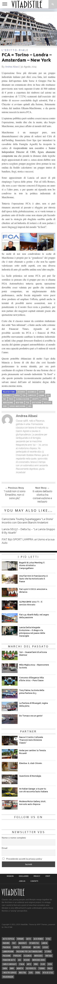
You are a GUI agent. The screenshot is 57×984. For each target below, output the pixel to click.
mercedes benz (38, 960)
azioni (41, 391)
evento (16, 947)
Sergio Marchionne (17, 406)
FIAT (4, 399)
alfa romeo (38, 938)
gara (5, 968)
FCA (48, 395)
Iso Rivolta (31, 968)
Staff (47, 876)
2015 (31, 972)
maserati (22, 943)
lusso (45, 947)
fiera (38, 972)
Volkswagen (8, 976)
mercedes (38, 955)
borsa (17, 395)
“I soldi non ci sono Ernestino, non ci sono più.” (14, 495)
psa (27, 402)
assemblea (32, 391)
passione (6, 955)
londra (44, 399)
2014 (50, 964)
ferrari (20, 938)
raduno (6, 943)
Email (4, 848)
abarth (20, 968)
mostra (22, 972)
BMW (12, 968)
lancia (44, 943)
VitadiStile (34, 943)
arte (29, 964)
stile (48, 938)
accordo (21, 391)
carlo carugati (9, 964)
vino (36, 964)
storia (48, 951)
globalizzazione (23, 399)
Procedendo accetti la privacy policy (24, 859)
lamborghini (8, 951)
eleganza (27, 955)
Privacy (37, 876)
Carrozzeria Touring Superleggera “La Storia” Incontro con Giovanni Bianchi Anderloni (27, 521)
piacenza (6, 947)
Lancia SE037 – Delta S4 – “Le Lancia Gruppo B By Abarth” (28, 531)
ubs (30, 406)
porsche (17, 955)
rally (50, 968)
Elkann (41, 395)
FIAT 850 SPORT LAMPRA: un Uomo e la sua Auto (28, 541)
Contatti (34, 881)
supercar (26, 947)
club (43, 964)
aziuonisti (7, 395)
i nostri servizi (9, 972)
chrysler (32, 395)
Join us (22, 881)
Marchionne (8, 402)
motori (37, 947)
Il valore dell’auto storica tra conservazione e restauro (42, 496)
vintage (48, 955)
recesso (47, 402)
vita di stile (48, 972)
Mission (10, 876)
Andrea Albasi (12, 66)
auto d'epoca (8, 938)
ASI (19, 960)
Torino (42, 968)
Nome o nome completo (14, 837)
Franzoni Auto (9, 960)
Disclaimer (23, 876)
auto (28, 938)
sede (5, 406)
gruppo (35, 399)
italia (21, 964)
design (26, 960)
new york (19, 402)
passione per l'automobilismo (29, 951)
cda (23, 395)
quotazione (36, 402)
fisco (11, 399)
